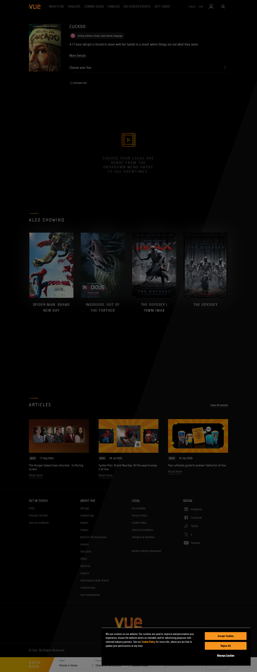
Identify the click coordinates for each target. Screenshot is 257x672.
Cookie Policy (148, 642)
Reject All (226, 646)
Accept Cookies (226, 636)
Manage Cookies (225, 655)
